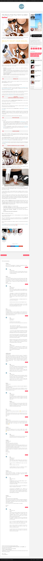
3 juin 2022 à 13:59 (8, 428)
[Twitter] (34, 48)
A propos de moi (38, 559)
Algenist (35, 55)
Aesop (38, 54)
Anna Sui (38, 56)
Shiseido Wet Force (22, 121)
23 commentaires (10, 16)
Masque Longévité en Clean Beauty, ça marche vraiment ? (38, 61)
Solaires (6, 17)
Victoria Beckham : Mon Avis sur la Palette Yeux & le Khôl (38, 71)
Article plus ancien (26, 255)
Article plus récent (3, 255)
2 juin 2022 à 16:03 (12, 394)
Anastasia (35, 56)
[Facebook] (36, 48)
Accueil (31, 559)
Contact (34, 559)
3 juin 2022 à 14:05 (12, 435)
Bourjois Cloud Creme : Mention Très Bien (38, 81)
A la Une (3, 17)
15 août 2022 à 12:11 (8, 496)
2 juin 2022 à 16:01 (8, 384)
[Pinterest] (38, 48)
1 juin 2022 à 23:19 (8, 277)
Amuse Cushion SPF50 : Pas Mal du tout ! (38, 65)
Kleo (3, 16)
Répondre (26, 267)
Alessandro (32, 55)
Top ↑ (41, 559)
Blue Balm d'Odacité (5, 142)
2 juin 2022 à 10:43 (12, 287)
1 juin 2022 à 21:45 (8, 264)
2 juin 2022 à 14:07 (8, 354)
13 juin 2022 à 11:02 (8, 441)
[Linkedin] (31, 48)
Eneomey (26, 127)
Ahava (40, 54)
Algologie (38, 55)
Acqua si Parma (32, 54)
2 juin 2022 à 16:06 (12, 365)
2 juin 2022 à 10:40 (12, 270)
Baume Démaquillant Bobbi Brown (6, 88)
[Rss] (40, 48)
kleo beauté (6, 559)
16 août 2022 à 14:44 (12, 510)
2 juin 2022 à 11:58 (12, 345)
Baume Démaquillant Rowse (23, 87)
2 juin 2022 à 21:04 (12, 402)
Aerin (35, 54)
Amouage (32, 56)
